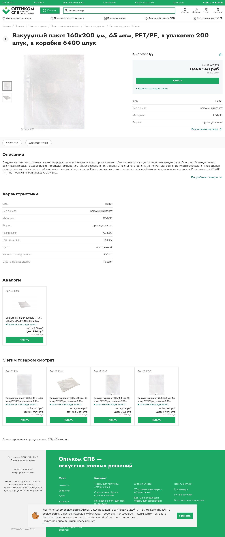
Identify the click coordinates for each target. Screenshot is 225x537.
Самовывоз (109, 2)
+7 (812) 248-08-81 (22, 469)
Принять (185, 515)
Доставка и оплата (73, 2)
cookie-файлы (72, 509)
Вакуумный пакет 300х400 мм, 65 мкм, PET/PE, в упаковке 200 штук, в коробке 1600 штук (68, 400)
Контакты (178, 2)
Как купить (8, 2)
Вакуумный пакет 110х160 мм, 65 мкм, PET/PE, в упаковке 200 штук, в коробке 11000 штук (111, 400)
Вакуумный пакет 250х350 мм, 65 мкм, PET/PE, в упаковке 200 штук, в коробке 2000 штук (156, 400)
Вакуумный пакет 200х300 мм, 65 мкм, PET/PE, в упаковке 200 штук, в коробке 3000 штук (24, 400)
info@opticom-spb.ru (23, 472)
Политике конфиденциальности (63, 521)
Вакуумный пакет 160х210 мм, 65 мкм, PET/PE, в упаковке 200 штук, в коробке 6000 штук (24, 319)
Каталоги (39, 2)
